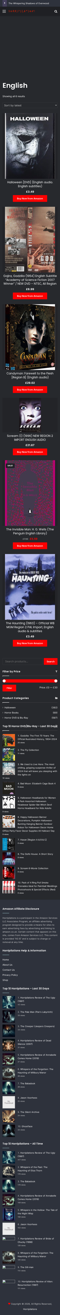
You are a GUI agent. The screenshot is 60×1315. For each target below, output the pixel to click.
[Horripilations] (21, 11)
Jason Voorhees (28, 1097)
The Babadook (27, 1083)
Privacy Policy (10, 975)
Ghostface (27, 1126)
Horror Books (11, 712)
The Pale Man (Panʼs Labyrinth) (36, 1012)
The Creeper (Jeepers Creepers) (37, 1026)
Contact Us (8, 970)
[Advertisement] (30, 47)
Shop (5, 980)
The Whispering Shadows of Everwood (28, 3)
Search (51, 661)
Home (5, 959)
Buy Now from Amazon (30, 198)
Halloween (10, 707)
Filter (9, 688)
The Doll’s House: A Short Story (36, 854)
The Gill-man (27, 1267)
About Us (7, 964)
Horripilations (30, 1309)
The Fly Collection (29, 750)
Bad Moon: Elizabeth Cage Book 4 (38, 783)
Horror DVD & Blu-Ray (16, 717)
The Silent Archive (29, 1112)
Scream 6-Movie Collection (34, 868)
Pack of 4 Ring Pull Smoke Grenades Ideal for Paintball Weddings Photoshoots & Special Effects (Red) (37, 886)
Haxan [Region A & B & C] (33, 839)
